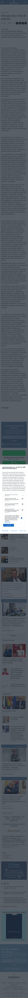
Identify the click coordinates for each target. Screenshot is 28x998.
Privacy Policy (22, 530)
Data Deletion (5, 530)
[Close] (24, 467)
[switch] (22, 499)
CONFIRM (8, 525)
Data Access (14, 530)
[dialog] (14, 499)
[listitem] (14, 495)
